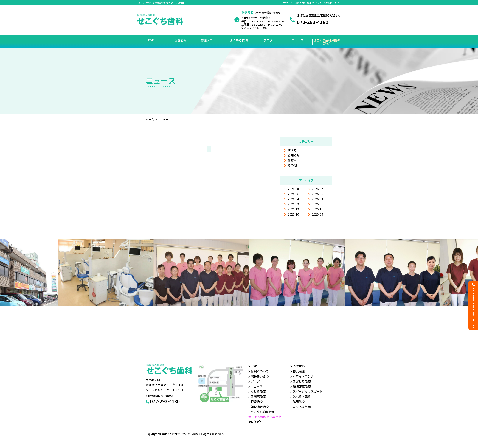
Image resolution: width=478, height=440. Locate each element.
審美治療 (299, 371)
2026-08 (293, 189)
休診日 (292, 160)
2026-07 (317, 189)
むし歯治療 (258, 391)
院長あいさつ (260, 376)
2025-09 (317, 214)
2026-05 (317, 194)
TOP (151, 40)
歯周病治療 (258, 396)
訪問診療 (299, 401)
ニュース (297, 40)
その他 (292, 165)
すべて (292, 150)
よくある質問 (239, 40)
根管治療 (257, 401)
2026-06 (293, 194)
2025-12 (293, 209)
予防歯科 (299, 366)
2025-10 (293, 214)
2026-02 (293, 204)
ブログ (268, 40)
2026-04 (293, 199)
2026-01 (317, 204)
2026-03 (317, 199)
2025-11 (317, 209)
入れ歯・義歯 (302, 396)
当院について (260, 371)
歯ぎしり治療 (302, 381)
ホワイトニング (303, 376)
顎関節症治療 (302, 386)
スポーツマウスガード (308, 391)
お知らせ (294, 155)
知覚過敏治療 (260, 406)
